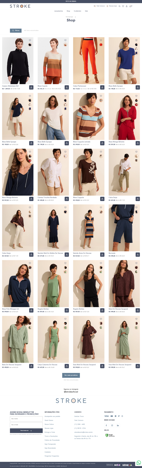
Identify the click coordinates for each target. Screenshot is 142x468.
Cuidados (48, 452)
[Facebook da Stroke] (106, 425)
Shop (68, 11)
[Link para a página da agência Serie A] (127, 465)
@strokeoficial (71, 392)
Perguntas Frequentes (52, 456)
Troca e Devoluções (51, 436)
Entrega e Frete (50, 432)
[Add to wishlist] (30, 40)
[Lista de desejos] (123, 6)
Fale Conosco (101, 6)
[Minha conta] (127, 6)
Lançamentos (58, 11)
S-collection (77, 11)
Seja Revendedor (50, 448)
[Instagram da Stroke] (112, 425)
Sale (86, 11)
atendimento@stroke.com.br (83, 432)
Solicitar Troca (79, 416)
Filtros (17, 30)
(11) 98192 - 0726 (80, 428)
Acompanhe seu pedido (52, 416)
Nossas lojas (113, 6)
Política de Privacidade (52, 440)
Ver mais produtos (71, 375)
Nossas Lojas (49, 428)
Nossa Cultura (49, 424)
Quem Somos (49, 420)
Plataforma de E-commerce (109, 465)
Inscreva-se (24, 430)
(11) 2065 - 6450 (79, 424)
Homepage (69, 17)
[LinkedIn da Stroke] (118, 425)
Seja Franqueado (50, 444)
